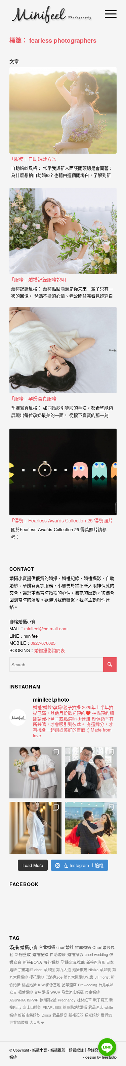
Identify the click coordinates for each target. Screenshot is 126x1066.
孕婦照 (49, 969)
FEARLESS (52, 1007)
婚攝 (14, 947)
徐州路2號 (48, 999)
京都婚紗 (25, 969)
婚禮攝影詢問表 (49, 650)
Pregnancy (67, 999)
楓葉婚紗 (25, 992)
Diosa (46, 1015)
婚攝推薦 (79, 969)
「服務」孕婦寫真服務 (32, 398)
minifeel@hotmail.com (46, 628)
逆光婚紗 (92, 1015)
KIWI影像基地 (49, 984)
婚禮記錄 (40, 954)
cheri (38, 969)
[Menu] (107, 13)
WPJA (55, 992)
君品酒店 (95, 1007)
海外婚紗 (51, 962)
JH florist (102, 977)
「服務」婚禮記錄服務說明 (37, 279)
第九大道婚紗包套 (78, 977)
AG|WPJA (17, 999)
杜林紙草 (84, 999)
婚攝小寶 (29, 947)
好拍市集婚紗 (29, 1015)
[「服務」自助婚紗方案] (63, 110)
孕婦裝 (105, 969)
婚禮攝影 (75, 954)
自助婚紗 (58, 954)
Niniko (93, 969)
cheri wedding (96, 954)
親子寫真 (100, 999)
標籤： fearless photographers (52, 40)
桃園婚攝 (29, 984)
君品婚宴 (59, 1015)
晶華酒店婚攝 (72, 992)
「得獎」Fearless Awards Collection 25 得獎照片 (61, 520)
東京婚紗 (92, 992)
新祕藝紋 (23, 954)
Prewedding (87, 984)
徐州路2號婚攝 (75, 1007)
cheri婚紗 (65, 947)
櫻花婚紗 (36, 977)
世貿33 (106, 1015)
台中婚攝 (41, 992)
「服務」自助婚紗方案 (32, 158)
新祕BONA (32, 962)
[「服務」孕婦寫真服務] (63, 350)
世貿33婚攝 (18, 1022)
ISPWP (32, 999)
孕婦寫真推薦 (73, 962)
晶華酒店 (69, 984)
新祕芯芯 (76, 1015)
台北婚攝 (47, 947)
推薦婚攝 (83, 947)
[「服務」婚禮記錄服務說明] (63, 231)
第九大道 (63, 969)
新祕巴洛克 (95, 962)
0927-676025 (43, 643)
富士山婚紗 (32, 1007)
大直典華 (37, 1022)
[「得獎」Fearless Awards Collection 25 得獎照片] (63, 472)
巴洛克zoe (53, 977)
